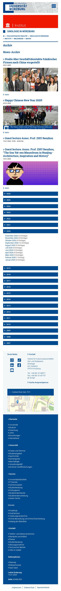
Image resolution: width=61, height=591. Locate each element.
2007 (8, 343)
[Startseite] (4, 36)
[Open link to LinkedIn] (10, 365)
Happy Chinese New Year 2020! (23, 100)
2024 (8, 206)
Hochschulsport (15, 485)
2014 (8, 299)
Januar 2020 (10, 260)
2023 (8, 212)
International (14, 438)
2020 (8, 231)
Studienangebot (15, 453)
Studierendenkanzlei (17, 493)
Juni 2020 (9, 250)
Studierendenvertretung (18, 496)
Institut (8, 39)
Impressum (16, 587)
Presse (12, 539)
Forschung (13, 430)
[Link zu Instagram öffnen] (10, 360)
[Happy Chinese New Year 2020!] (30, 129)
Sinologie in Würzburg (21, 31)
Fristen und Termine (17, 451)
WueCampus (14, 513)
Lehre (11, 433)
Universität (13, 425)
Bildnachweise (15, 565)
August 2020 (10, 245)
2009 (8, 331)
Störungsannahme (16, 545)
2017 (8, 281)
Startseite (13, 419)
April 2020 (9, 253)
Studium (12, 427)
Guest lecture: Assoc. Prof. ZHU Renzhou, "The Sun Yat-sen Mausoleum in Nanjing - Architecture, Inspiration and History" (28, 153)
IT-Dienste (13, 482)
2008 (8, 337)
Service (12, 474)
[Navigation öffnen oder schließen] (54, 6)
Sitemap (12, 562)
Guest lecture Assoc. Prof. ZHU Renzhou (29, 138)
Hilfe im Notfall (15, 550)
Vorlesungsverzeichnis (18, 516)
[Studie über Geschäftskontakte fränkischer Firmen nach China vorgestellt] (30, 91)
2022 (8, 219)
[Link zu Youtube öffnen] (10, 370)
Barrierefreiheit (43, 587)
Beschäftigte (14, 461)
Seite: (10, 579)
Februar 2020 (10, 257)
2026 (8, 194)
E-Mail (32, 378)
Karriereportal (14, 459)
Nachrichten (14, 456)
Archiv (28, 39)
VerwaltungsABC (16, 464)
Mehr (7, 95)
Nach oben (13, 568)
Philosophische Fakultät (17, 36)
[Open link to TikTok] (18, 360)
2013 (8, 306)
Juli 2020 (8, 248)
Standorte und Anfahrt (18, 537)
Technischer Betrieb (17, 547)
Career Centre (14, 498)
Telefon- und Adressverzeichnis (21, 534)
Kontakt (32, 354)
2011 (8, 318)
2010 (8, 324)
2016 (8, 287)
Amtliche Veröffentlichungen (20, 467)
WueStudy (13, 510)
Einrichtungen (14, 435)
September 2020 (11, 243)
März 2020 (9, 255)
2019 (8, 268)
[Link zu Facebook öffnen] (18, 365)
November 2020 (11, 238)
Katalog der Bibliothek (18, 521)
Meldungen (18, 39)
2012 (8, 312)
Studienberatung (15, 487)
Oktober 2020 (10, 240)
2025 (8, 200)
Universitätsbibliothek (18, 479)
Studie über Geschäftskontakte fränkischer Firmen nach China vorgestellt (30, 60)
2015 (8, 293)
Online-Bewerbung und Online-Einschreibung (27, 519)
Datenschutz (29, 587)
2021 (8, 225)
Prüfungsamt (14, 490)
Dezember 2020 (11, 236)
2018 (8, 275)
